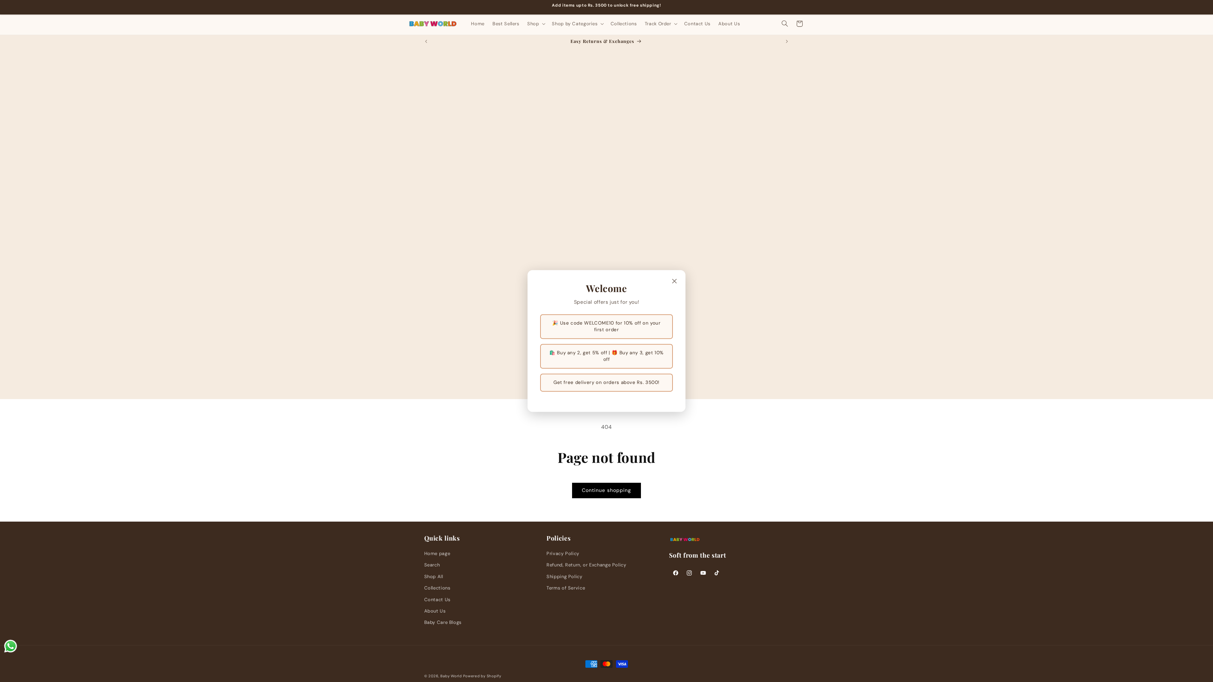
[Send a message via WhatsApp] (10, 646)
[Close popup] (674, 281)
